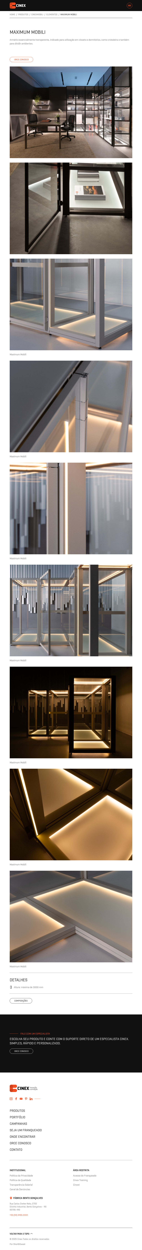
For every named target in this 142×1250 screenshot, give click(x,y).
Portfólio (17, 1117)
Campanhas (18, 1123)
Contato (16, 1149)
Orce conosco (21, 59)
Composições (21, 1000)
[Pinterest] (26, 1098)
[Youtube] (21, 1098)
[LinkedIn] (31, 1098)
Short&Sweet (19, 1244)
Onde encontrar (22, 1136)
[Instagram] (11, 1098)
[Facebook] (16, 1098)
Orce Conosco (20, 1143)
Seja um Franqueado (26, 1130)
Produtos (17, 1110)
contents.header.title (18, 5)
